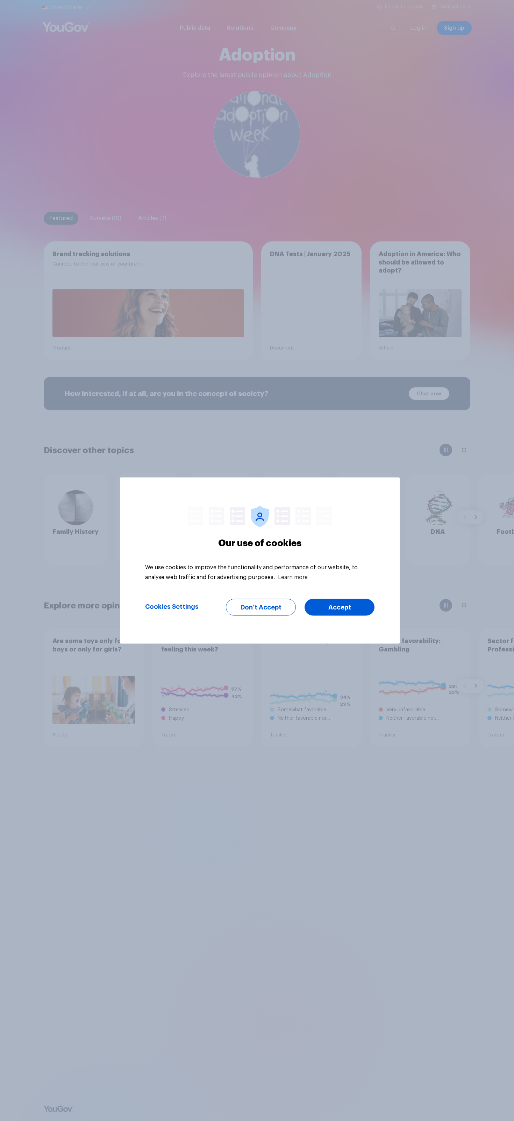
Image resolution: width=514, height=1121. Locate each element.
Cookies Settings (172, 607)
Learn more (293, 577)
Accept (339, 607)
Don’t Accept (261, 607)
